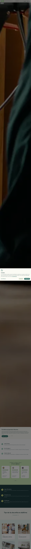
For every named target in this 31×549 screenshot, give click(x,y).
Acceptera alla (27, 278)
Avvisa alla (21, 278)
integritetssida (14, 276)
